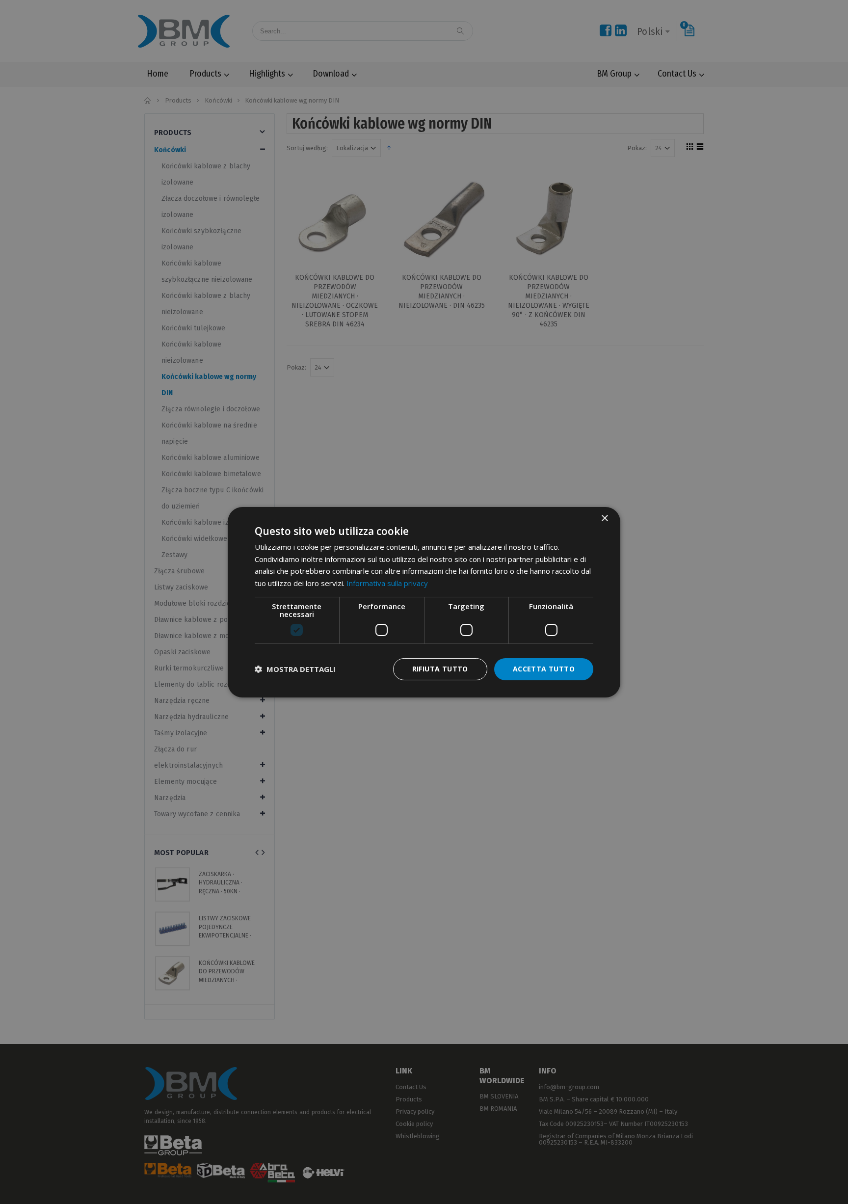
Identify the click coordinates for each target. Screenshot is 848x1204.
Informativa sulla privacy (387, 583)
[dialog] (424, 602)
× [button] (604, 518)
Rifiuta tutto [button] (440, 668)
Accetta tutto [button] (544, 668)
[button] (295, 669)
